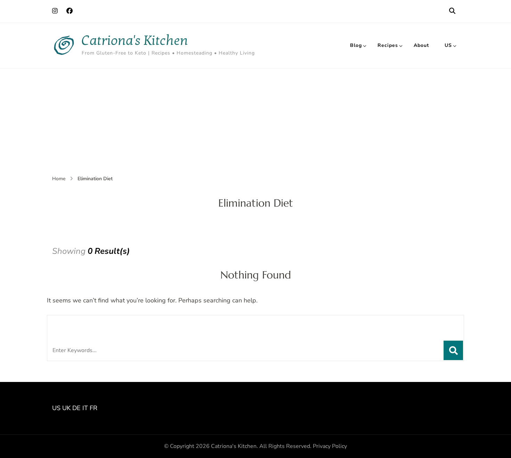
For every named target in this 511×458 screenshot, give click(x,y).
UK (66, 408)
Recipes (388, 45)
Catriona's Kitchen (135, 40)
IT (85, 408)
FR (93, 408)
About (421, 45)
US (448, 45)
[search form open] (452, 11)
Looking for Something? (103, 324)
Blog (356, 45)
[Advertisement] (255, 120)
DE (76, 408)
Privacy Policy (330, 446)
